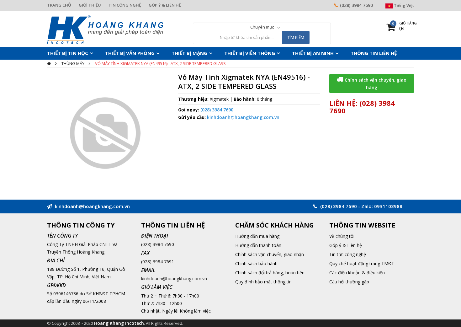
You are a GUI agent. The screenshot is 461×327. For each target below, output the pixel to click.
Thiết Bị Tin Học (64, 53)
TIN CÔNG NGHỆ (125, 5)
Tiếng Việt (403, 5)
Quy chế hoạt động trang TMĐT (361, 263)
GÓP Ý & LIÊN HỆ (165, 5)
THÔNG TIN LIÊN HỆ (337, 53)
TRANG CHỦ (59, 5)
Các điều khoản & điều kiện (357, 273)
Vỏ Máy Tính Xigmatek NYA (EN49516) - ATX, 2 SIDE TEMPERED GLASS (160, 63)
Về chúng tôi (341, 236)
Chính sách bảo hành (256, 263)
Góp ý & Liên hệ (345, 245)
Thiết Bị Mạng (173, 53)
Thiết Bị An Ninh (283, 53)
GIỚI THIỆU (90, 5)
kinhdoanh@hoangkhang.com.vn (243, 117)
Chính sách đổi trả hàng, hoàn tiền (270, 273)
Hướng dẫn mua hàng (257, 236)
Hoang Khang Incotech (119, 323)
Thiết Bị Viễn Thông (227, 53)
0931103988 (388, 206)
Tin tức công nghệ (347, 254)
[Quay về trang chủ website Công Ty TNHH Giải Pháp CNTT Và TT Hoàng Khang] (105, 29)
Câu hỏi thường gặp (349, 282)
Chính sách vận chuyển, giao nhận (269, 254)
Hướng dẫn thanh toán (258, 245)
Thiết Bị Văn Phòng (119, 53)
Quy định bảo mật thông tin (263, 282)
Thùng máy (72, 63)
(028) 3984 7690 (356, 5)
